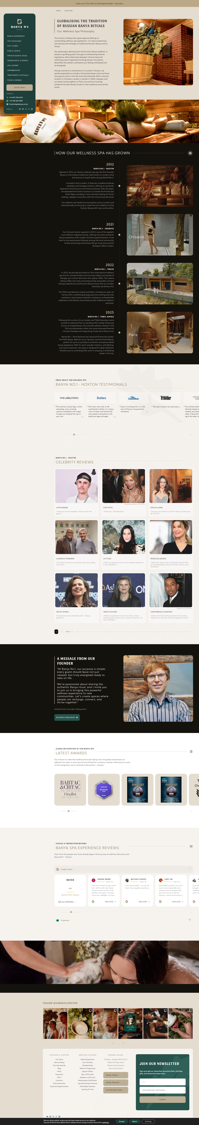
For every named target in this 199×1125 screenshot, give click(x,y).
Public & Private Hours (115, 1062)
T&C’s (59, 1077)
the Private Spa (107, 191)
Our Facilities (87, 1062)
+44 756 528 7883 (16, 101)
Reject (134, 1121)
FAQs (59, 1071)
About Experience (87, 1059)
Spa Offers (12, 65)
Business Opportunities (59, 1086)
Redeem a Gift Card (87, 1077)
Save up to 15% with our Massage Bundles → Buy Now (99, 3)
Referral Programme (87, 1068)
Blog (59, 1068)
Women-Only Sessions (115, 1065)
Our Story (59, 1059)
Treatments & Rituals (18, 75)
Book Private (112, 1083)
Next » (68, 632)
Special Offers (87, 1071)
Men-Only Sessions (116, 1068)
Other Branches (59, 1083)
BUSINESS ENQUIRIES (65, 717)
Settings (148, 1121)
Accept (121, 1121)
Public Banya (13, 51)
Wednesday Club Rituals (87, 1080)
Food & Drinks (14, 80)
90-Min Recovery (114, 1090)
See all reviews (66, 902)
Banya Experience (16, 36)
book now (19, 87)
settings (105, 1122)
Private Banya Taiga (17, 56)
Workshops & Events (17, 60)
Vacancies (59, 1074)
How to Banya (59, 1062)
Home (58, 11)
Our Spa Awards (59, 1065)
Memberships (13, 70)
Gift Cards (12, 46)
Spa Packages (14, 41)
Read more (109, 901)
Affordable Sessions (87, 1086)
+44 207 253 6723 (16, 97)
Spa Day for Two (87, 1089)
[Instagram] (55, 1023)
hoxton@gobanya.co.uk (18, 104)
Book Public (112, 1075)
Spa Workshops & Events (87, 1083)
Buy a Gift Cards (87, 1074)
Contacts (59, 1080)
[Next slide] (191, 435)
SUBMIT (162, 1099)
